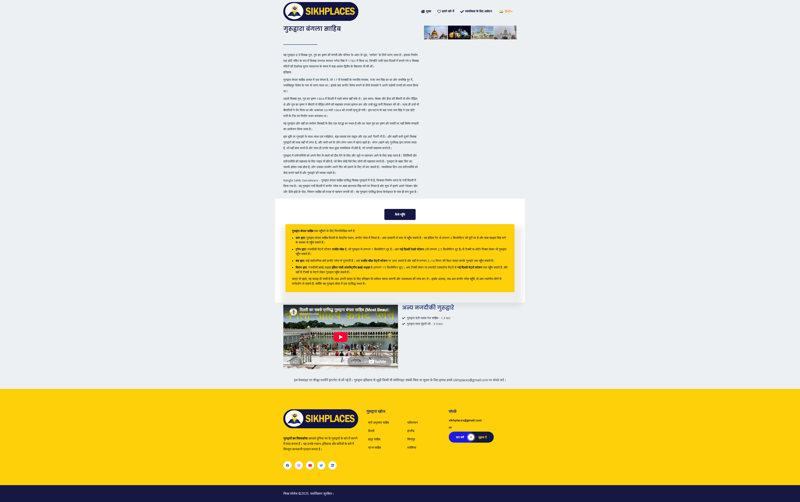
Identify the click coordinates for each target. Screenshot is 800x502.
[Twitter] (321, 465)
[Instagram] (299, 465)
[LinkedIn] (332, 465)
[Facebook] (287, 465)
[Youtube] (310, 465)
